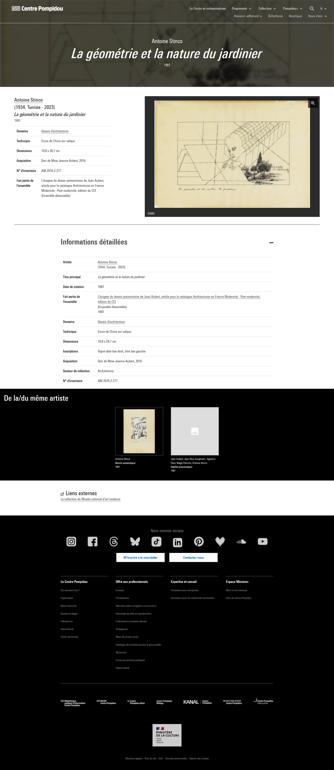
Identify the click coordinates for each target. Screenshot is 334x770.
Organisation (67, 597)
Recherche (121, 652)
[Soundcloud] (241, 542)
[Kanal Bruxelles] (200, 705)
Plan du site (151, 758)
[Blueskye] (135, 542)
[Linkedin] (177, 542)
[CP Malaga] (167, 705)
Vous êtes (315, 16)
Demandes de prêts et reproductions (133, 613)
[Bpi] (76, 705)
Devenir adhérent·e (249, 16)
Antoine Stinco (28, 100)
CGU (161, 758)
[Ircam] (109, 705)
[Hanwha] (263, 705)
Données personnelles (176, 758)
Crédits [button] (151, 213)
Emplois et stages (69, 613)
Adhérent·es (67, 621)
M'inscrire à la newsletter (141, 557)
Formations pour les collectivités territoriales (192, 597)
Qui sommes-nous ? (70, 590)
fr (321, 8)
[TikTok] (156, 542)
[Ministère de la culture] (167, 735)
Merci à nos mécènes (236, 590)
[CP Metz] (139, 705)
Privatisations (122, 597)
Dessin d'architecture (54, 131)
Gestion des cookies (199, 758)
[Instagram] (71, 542)
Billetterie (275, 16)
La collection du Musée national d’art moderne (90, 499)
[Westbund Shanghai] (235, 705)
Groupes (120, 590)
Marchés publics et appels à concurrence (136, 605)
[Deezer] (220, 542)
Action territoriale (69, 636)
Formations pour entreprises (184, 590)
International (67, 629)
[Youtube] (262, 542)
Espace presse (122, 667)
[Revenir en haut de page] (325, 761)
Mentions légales (134, 758)
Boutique (297, 16)
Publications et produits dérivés (131, 621)
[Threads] (113, 542)
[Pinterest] (199, 542)
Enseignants (122, 629)
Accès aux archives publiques (130, 660)
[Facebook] (92, 542)
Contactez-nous (193, 557)
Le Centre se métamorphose (209, 8)
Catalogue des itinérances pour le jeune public (138, 644)
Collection (265, 8)
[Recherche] (312, 9)
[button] (167, 242)
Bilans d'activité (68, 605)
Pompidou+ (291, 8)
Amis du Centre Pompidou (238, 597)
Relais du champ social (127, 636)
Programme (240, 8)
